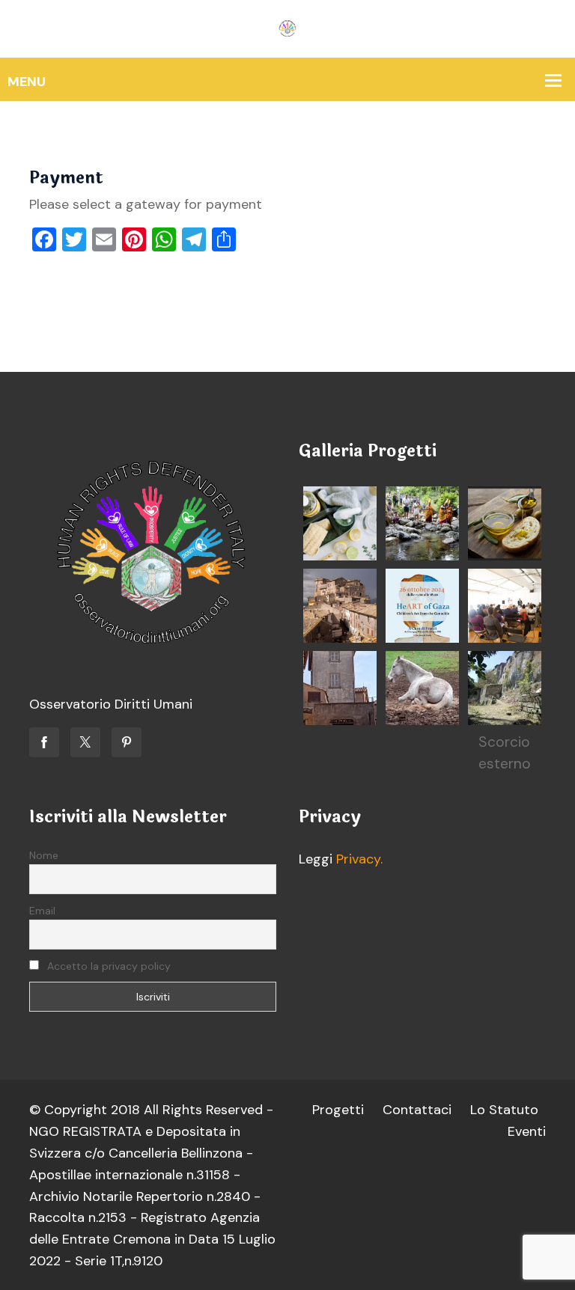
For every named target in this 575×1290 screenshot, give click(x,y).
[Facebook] (44, 742)
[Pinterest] (127, 742)
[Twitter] (85, 742)
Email (42, 910)
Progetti (338, 1110)
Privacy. (359, 859)
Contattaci (417, 1110)
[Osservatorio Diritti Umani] (287, 28)
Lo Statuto (504, 1110)
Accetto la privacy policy (107, 966)
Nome (43, 855)
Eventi (527, 1131)
